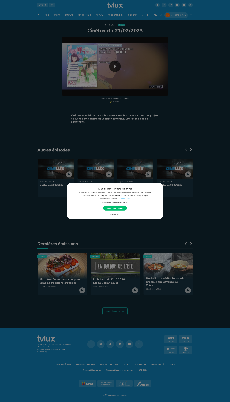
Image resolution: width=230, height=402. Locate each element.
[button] (115, 202)
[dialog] (115, 201)
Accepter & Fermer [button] (115, 208)
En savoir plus (124, 198)
